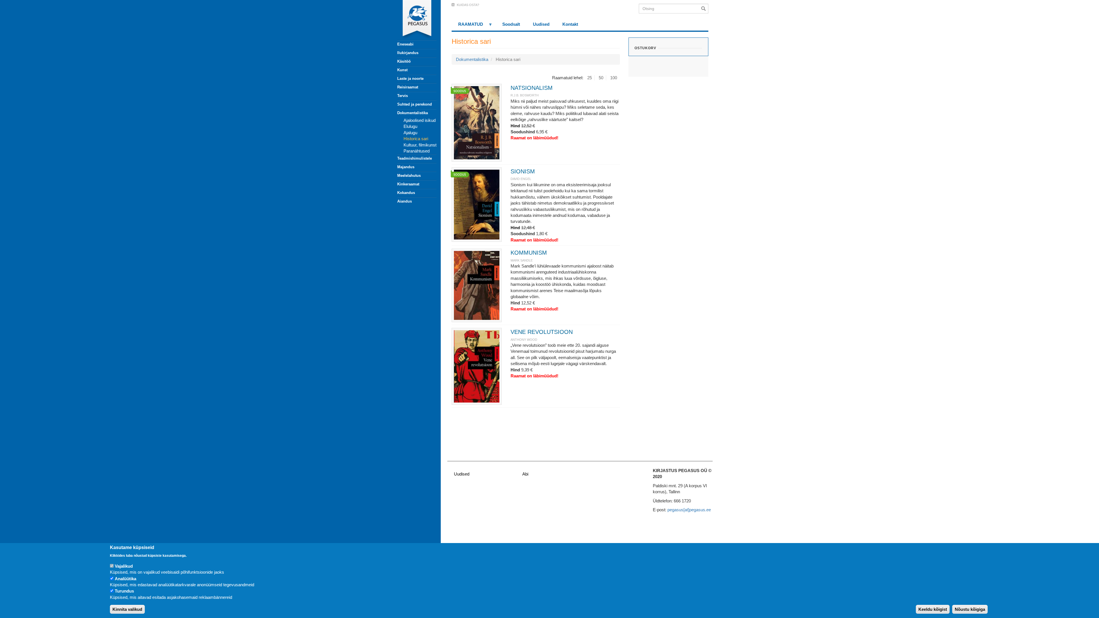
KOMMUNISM (529, 252)
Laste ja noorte (410, 78)
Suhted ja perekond (414, 104)
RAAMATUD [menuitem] (467, 26)
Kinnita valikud (127, 609)
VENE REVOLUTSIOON (542, 332)
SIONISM (523, 171)
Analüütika (125, 578)
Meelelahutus (409, 175)
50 (601, 77)
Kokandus (406, 193)
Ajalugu (410, 132)
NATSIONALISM (532, 88)
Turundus (124, 591)
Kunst (402, 70)
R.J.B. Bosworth (525, 95)
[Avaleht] (413, 20)
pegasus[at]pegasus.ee (689, 509)
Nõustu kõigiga (970, 609)
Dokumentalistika (412, 113)
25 (589, 77)
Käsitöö (404, 61)
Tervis (402, 96)
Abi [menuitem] (525, 474)
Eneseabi (405, 44)
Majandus (405, 167)
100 (613, 77)
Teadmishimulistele (414, 158)
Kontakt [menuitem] (570, 24)
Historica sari (416, 138)
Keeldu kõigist (932, 609)
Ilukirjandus (407, 53)
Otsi (704, 8)
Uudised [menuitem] (541, 24)
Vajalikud (124, 566)
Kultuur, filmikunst (420, 144)
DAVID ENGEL (521, 179)
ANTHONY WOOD (524, 339)
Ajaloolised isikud (420, 120)
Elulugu (410, 126)
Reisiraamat (407, 87)
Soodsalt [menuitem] (511, 24)
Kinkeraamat (408, 184)
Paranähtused (417, 150)
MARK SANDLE (522, 260)
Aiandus (404, 201)
